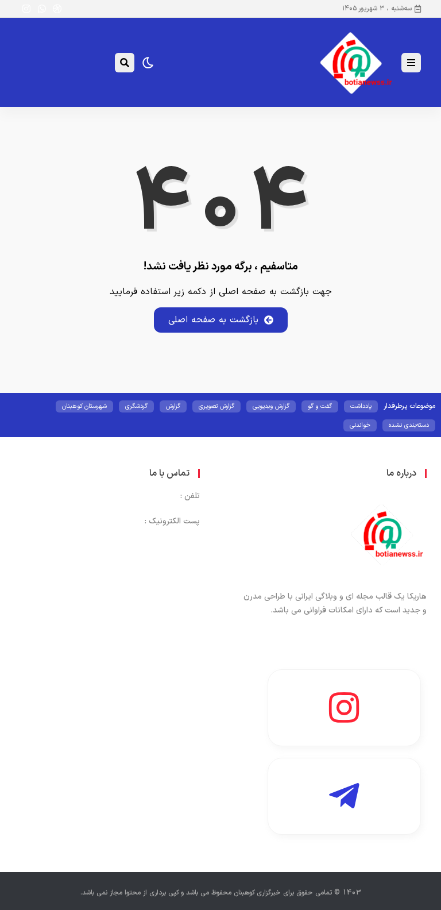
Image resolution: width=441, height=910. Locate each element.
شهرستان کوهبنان (84, 406)
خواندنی (360, 425)
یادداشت (361, 406)
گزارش (173, 406)
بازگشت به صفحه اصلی (213, 320)
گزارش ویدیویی (271, 406)
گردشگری (136, 406)
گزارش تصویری (216, 406)
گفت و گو (320, 406)
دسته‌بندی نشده (409, 425)
